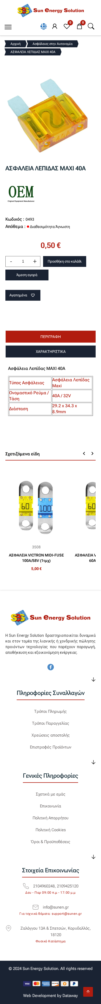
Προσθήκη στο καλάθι (65, 261)
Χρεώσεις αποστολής (51, 735)
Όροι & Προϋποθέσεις (50, 841)
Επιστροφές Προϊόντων (50, 747)
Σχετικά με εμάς (50, 794)
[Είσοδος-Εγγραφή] (54, 26)
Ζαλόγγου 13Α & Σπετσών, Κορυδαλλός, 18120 (55, 931)
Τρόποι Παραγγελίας (50, 723)
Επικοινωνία (50, 806)
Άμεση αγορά (26, 275)
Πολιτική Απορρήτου (50, 818)
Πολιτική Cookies (51, 829)
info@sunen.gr (56, 907)
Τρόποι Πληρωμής (50, 711)
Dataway (70, 995)
